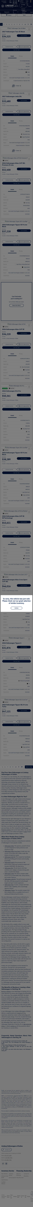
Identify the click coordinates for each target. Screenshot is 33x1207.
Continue (16, 608)
